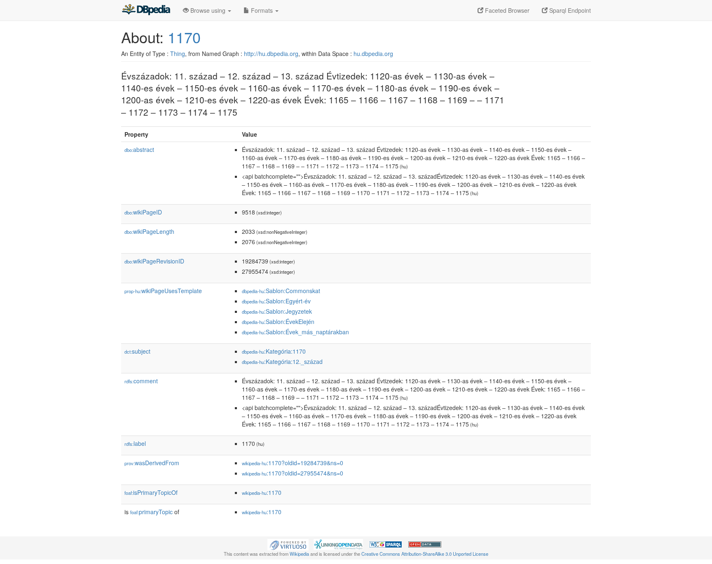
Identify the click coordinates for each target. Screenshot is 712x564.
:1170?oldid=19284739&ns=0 (292, 463)
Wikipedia (299, 553)
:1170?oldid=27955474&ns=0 (292, 473)
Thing (177, 53)
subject (137, 351)
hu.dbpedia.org (373, 53)
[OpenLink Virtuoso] (288, 544)
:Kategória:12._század (282, 361)
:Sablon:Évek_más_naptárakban (295, 332)
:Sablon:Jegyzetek (277, 311)
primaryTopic (151, 512)
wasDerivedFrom (151, 463)
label (135, 443)
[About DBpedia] (146, 10)
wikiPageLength (149, 231)
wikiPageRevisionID (154, 261)
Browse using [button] (208, 10)
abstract (139, 149)
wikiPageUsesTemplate (163, 291)
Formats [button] (261, 10)
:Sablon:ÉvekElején (278, 321)
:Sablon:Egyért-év (276, 301)
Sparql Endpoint (569, 10)
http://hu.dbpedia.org (271, 53)
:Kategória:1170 (274, 351)
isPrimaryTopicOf (151, 492)
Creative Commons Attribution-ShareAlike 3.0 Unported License (424, 553)
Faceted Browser (506, 10)
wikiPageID (143, 212)
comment (141, 381)
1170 (184, 36)
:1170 (261, 492)
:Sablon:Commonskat (281, 291)
